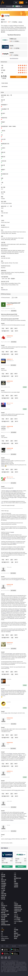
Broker (11, 653)
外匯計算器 (3, 893)
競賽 (15, 881)
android (8, 754)
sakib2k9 (8, 404)
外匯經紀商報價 (17, 905)
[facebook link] (2, 957)
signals (2, 760)
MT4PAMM (9, 679)
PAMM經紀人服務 (5, 914)
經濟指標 (3, 897)
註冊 (21, 2)
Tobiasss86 (9, 567)
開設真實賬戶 (7, 866)
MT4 (10, 630)
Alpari (22, 812)
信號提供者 (3, 909)
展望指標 (16, 886)
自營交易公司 (4, 905)
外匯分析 (3, 888)
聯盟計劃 (3, 912)
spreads (12, 532)
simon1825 (9, 585)
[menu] (26, 2)
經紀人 (2, 904)
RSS (2, 935)
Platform (3, 460)
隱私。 (7, 946)
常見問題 (16, 929)
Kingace (8, 382)
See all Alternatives (14, 58)
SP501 (8, 427)
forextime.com (4, 289)
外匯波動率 (3, 883)
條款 (2, 946)
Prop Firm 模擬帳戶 (18, 921)
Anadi (8, 743)
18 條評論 (4, 78)
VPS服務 (3, 907)
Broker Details (5, 83)
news (2, 502)
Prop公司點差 (17, 919)
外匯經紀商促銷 (17, 910)
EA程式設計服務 (4, 910)
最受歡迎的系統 (17, 878)
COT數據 (3, 890)
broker (11, 25)
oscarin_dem (9, 801)
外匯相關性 (3, 885)
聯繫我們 (16, 933)
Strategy (3, 463)
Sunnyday (9, 701)
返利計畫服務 (4, 916)
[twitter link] (6, 957)
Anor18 (8, 305)
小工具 (2, 929)
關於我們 (16, 936)
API (2, 933)
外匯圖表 (16, 883)
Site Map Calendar (23, 945)
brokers (23, 538)
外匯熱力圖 (3, 895)
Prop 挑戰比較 (17, 917)
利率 (2, 878)
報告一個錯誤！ (17, 935)
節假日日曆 (3, 879)
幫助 (15, 931)
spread (16, 579)
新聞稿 (15, 912)
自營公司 (16, 916)
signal (8, 611)
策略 (15, 879)
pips (7, 494)
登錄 (16, 2)
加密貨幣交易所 (4, 921)
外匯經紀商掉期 (17, 907)
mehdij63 (8, 719)
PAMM (14, 490)
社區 (15, 874)
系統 (15, 876)
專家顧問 (3, 919)
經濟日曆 (3, 874)
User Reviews (4, 86)
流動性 (2, 892)
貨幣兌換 (3, 899)
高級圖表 (3, 940)
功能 (2, 931)
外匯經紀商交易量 (18, 909)
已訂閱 (15, 297)
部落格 (15, 938)
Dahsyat (8, 825)
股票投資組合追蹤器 (5, 924)
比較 (15, 923)
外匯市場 (3, 881)
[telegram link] (9, 957)
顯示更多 (3, 32)
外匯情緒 (16, 885)
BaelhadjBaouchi (10, 360)
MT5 (13, 630)
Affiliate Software (5, 938)
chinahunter (9, 449)
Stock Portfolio (4, 936)
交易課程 (3, 923)
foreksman (9, 337)
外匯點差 (16, 904)
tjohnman (8, 772)
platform (20, 754)
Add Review (18, 76)
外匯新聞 (3, 886)
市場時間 (3, 876)
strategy (7, 490)
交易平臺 (3, 917)
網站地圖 (14, 946)
